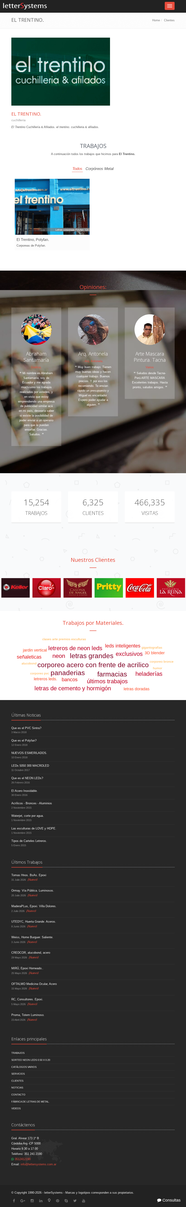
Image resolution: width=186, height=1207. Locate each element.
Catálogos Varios (24, 1067)
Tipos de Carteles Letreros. (29, 841)
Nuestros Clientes (93, 559)
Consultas (171, 1200)
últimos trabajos (107, 681)
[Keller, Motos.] (78, 587)
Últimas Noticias (26, 715)
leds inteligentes (122, 646)
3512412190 (22, 1159)
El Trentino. (26, 114)
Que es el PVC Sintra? (26, 728)
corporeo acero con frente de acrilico (93, 665)
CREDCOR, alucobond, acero (30, 952)
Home (156, 20)
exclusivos (129, 653)
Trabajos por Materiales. (93, 622)
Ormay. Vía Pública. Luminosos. (32, 890)
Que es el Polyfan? (24, 740)
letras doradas (136, 689)
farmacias (112, 674)
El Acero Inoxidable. (24, 791)
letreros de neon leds (75, 648)
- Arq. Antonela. (93, 361)
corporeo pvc (39, 673)
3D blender (155, 653)
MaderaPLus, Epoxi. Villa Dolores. (33, 906)
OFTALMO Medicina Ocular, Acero (34, 984)
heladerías (148, 673)
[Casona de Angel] (140, 587)
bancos (70, 679)
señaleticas (29, 657)
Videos (16, 1108)
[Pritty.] (171, 587)
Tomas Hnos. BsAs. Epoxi (28, 875)
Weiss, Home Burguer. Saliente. (32, 937)
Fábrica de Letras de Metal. (30, 1101)
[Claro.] (109, 587)
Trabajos (36, 512)
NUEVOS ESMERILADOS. (29, 753)
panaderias (68, 672)
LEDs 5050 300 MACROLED (30, 765)
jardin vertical (35, 650)
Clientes (169, 20)
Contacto (18, 1094)
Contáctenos (23, 1124)
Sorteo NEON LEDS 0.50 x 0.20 (30, 1060)
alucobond (29, 663)
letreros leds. (45, 679)
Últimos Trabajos (26, 862)
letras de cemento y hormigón (72, 688)
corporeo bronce (162, 661)
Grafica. (36, 367)
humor (157, 668)
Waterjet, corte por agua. (27, 815)
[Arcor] (15, 587)
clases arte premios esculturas (64, 639)
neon (58, 655)
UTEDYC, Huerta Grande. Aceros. (33, 921)
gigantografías (152, 647)
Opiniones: (93, 287)
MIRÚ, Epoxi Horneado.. (27, 968)
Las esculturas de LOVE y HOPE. (33, 828)
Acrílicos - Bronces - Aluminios (31, 803)
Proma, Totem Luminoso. (27, 1015)
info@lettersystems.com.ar (38, 1164)
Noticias (17, 1087)
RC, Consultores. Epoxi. (27, 999)
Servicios (18, 1073)
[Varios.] (46, 587)
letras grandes (91, 655)
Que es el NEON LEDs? (27, 778)
